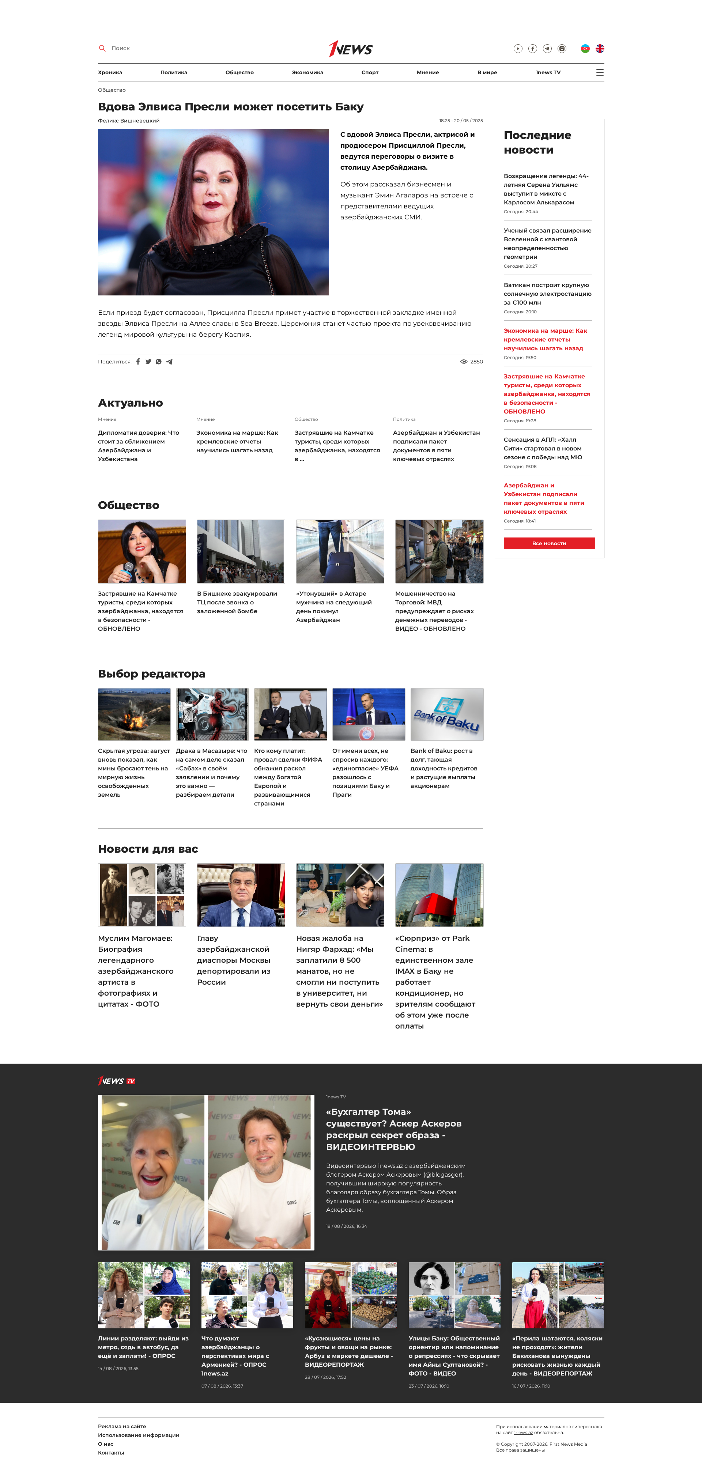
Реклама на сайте (122, 1426)
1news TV (548, 72)
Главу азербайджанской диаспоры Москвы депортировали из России (234, 960)
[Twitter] (148, 361)
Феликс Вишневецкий (129, 120)
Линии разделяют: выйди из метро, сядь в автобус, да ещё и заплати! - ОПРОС (143, 1347)
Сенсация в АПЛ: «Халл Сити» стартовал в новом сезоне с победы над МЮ (543, 448)
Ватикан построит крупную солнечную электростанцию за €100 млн (548, 294)
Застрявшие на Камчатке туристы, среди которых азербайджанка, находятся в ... (337, 446)
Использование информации (139, 1435)
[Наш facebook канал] (532, 48)
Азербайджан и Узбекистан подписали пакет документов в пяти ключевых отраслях (436, 446)
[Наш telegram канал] (547, 48)
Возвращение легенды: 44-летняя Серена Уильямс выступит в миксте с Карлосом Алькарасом (546, 189)
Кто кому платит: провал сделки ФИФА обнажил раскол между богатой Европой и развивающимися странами (288, 777)
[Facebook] (138, 361)
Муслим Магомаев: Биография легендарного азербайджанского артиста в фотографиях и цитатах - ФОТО (136, 971)
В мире (487, 72)
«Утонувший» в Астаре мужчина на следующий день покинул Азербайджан (334, 606)
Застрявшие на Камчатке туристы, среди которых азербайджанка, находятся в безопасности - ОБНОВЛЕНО (141, 611)
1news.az (523, 1432)
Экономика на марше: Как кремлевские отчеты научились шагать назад (237, 441)
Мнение (428, 72)
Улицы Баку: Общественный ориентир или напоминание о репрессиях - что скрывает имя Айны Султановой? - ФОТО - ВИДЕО (454, 1356)
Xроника (110, 72)
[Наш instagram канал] (562, 48)
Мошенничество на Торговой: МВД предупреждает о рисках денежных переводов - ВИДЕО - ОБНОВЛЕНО (434, 611)
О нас (105, 1443)
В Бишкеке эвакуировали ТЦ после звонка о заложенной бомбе (237, 602)
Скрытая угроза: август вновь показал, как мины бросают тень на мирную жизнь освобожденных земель (134, 772)
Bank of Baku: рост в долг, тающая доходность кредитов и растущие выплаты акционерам (444, 768)
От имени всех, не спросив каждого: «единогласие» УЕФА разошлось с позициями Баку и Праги (365, 772)
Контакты (111, 1452)
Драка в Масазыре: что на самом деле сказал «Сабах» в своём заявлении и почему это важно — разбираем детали (211, 772)
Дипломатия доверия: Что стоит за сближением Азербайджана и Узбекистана (138, 446)
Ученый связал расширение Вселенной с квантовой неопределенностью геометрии (548, 243)
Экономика (307, 72)
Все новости (549, 543)
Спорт (370, 72)
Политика (174, 72)
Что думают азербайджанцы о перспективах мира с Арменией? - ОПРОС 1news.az (235, 1356)
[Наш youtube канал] (518, 48)
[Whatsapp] (158, 361)
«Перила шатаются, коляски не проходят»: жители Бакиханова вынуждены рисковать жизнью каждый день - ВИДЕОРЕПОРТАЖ (557, 1356)
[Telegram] (169, 361)
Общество (240, 72)
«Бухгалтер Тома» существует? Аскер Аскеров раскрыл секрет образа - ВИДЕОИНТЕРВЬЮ (394, 1129)
